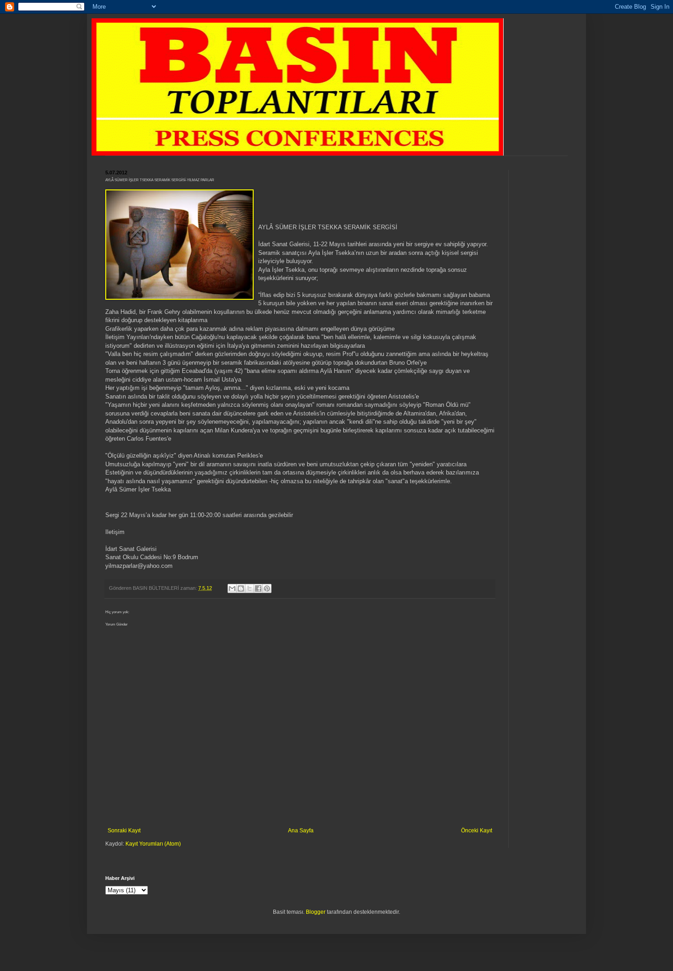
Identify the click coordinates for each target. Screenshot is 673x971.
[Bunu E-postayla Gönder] (232, 588)
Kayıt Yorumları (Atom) (153, 844)
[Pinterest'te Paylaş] (266, 588)
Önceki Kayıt (476, 830)
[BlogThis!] (240, 588)
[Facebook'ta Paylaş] (258, 588)
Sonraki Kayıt (124, 830)
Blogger (316, 912)
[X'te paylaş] (249, 588)
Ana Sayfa (301, 830)
